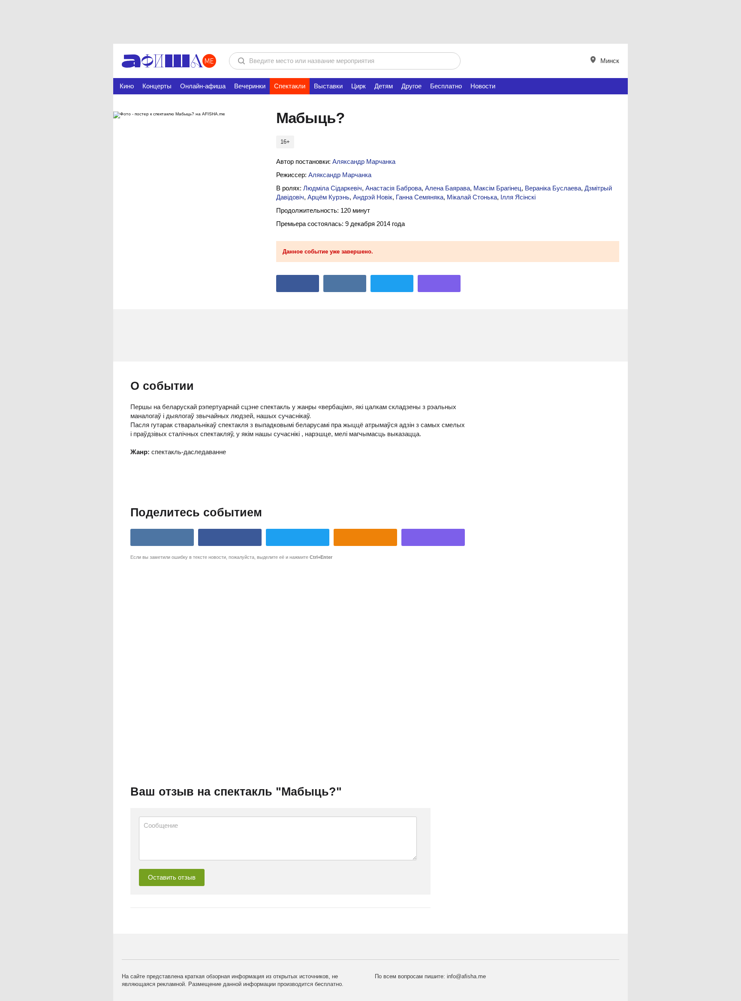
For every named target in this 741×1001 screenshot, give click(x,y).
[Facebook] (297, 283)
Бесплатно (446, 86)
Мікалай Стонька (472, 197)
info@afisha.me (466, 976)
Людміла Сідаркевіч (332, 188)
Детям (383, 86)
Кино (127, 86)
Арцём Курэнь (328, 197)
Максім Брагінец (497, 188)
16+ (285, 142)
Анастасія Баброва (393, 188)
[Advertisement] (370, 21)
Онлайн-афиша (203, 86)
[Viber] (439, 283)
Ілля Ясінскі (518, 197)
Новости (482, 86)
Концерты (157, 86)
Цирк (358, 86)
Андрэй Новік (372, 197)
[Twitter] (391, 283)
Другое (411, 86)
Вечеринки (249, 86)
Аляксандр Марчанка (363, 161)
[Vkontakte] (344, 283)
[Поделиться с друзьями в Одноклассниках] (365, 537)
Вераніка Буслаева (553, 188)
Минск (609, 60)
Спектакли (289, 86)
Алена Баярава (447, 188)
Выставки (328, 86)
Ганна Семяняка (419, 197)
